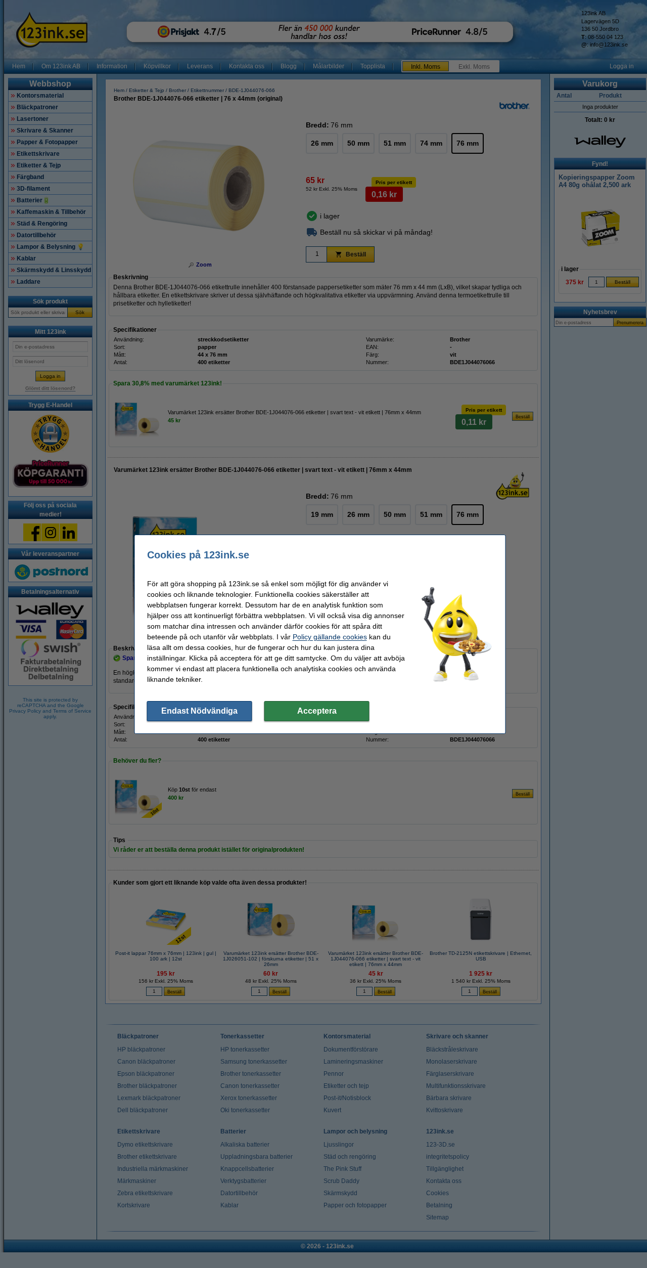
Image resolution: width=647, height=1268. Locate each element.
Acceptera (317, 711)
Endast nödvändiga (199, 711)
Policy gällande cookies (330, 637)
